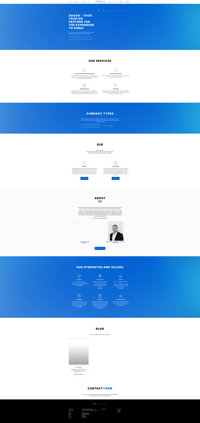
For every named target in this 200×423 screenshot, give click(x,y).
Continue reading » (79, 374)
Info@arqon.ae (84, 412)
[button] (80, 38)
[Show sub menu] (86, 1)
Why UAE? (79, 367)
